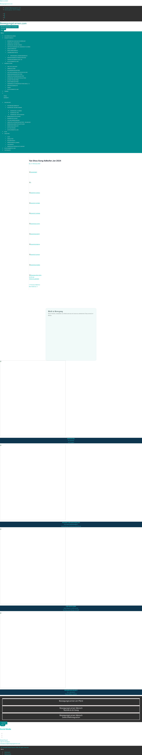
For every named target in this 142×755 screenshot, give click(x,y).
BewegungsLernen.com (6, 4)
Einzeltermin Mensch (12, 50)
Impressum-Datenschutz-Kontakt (16, 146)
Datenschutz (7, 754)
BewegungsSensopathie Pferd (14, 74)
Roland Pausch (11, 140)
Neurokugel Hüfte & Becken (17, 114)
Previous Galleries (34, 284)
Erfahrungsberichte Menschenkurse (16, 57)
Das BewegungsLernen (10, 36)
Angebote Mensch (8, 37)
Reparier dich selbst (12, 118)
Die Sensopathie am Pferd (13, 70)
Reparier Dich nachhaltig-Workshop (16, 41)
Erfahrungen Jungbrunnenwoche (18, 55)
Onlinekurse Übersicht (13, 105)
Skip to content (4, 1)
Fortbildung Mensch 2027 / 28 (14, 59)
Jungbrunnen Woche (12, 52)
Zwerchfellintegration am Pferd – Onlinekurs (19, 122)
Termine (6, 91)
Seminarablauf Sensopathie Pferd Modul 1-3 (18, 83)
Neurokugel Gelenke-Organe (14, 44)
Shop (8, 136)
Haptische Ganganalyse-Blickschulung (17, 72)
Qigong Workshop (11, 48)
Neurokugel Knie (14, 112)
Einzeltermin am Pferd (12, 81)
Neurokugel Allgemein (16, 110)
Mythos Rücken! (11, 127)
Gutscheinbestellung (12, 61)
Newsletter (10, 138)
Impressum (7, 752)
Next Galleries (33, 286)
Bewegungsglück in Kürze (13, 116)
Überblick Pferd (11, 68)
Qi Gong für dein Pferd (13, 79)
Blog (5, 131)
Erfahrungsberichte (12, 85)
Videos (9, 87)
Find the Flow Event (12, 66)
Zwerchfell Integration (13, 43)
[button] (71, 33)
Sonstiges (7, 133)
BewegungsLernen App (13, 126)
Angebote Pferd (8, 63)
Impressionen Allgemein (13, 142)
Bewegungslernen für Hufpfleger (16, 124)
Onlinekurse (7, 102)
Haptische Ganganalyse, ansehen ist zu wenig (18, 46)
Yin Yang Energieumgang (13, 120)
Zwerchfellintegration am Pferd (15, 76)
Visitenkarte (10, 144)
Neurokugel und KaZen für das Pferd (16, 78)
